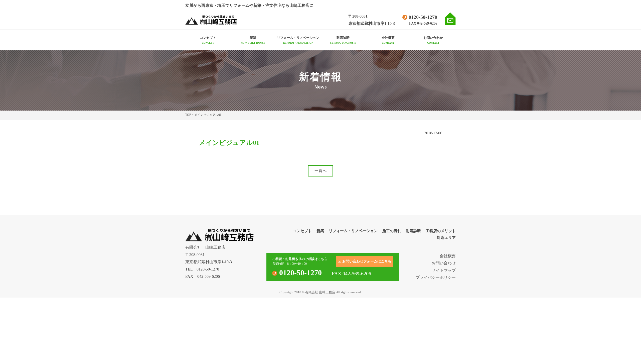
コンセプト (208, 40)
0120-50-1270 (422, 17)
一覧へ (320, 170)
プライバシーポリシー (436, 277)
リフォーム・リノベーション (298, 40)
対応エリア (446, 238)
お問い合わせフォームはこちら (366, 261)
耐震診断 (343, 40)
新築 (253, 40)
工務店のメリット (441, 231)
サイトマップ (444, 270)
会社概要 (388, 40)
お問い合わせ (433, 40)
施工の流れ (391, 231)
